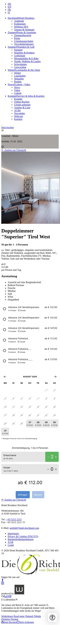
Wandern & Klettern (24, 52)
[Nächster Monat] (55, 376)
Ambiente (19, 21)
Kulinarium (20, 23)
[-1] (48, 456)
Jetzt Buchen (10, 622)
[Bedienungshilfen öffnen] (52, 617)
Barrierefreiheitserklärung (20, 539)
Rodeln (17, 81)
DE (9, 4)
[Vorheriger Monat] (4, 376)
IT (9, 12)
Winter (17, 73)
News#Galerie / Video (19, 84)
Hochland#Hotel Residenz (21, 18)
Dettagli (29, 616)
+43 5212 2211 (14, 519)
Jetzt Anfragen (26, 622)
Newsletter (19, 113)
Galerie (17, 93)
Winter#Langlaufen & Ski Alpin (24, 70)
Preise (17, 38)
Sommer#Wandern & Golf (21, 47)
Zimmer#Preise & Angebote (22, 32)
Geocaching (20, 67)
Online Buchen (21, 101)
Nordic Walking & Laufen (27, 61)
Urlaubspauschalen (23, 41)
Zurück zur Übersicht (15, 150)
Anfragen (23, 494)
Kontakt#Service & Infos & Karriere (26, 96)
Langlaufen (20, 75)
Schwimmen (20, 64)
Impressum (13, 533)
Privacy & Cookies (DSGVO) (23, 536)
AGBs (17, 110)
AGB (10, 542)
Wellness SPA (21, 26)
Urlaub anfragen (22, 104)
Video (17, 90)
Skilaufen (19, 78)
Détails (37, 616)
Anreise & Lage (22, 107)
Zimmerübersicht (22, 35)
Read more (19, 616)
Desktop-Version (9, 619)
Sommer (18, 49)
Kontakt (18, 99)
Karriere (18, 119)
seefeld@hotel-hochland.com (24, 528)
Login (11, 545)
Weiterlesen (7, 616)
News (17, 87)
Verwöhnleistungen (24, 44)
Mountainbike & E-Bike (26, 58)
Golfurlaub (19, 55)
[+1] (55, 456)
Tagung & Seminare (24, 29)
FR (9, 9)
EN (9, 6)
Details (22, 310)
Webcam (18, 116)
